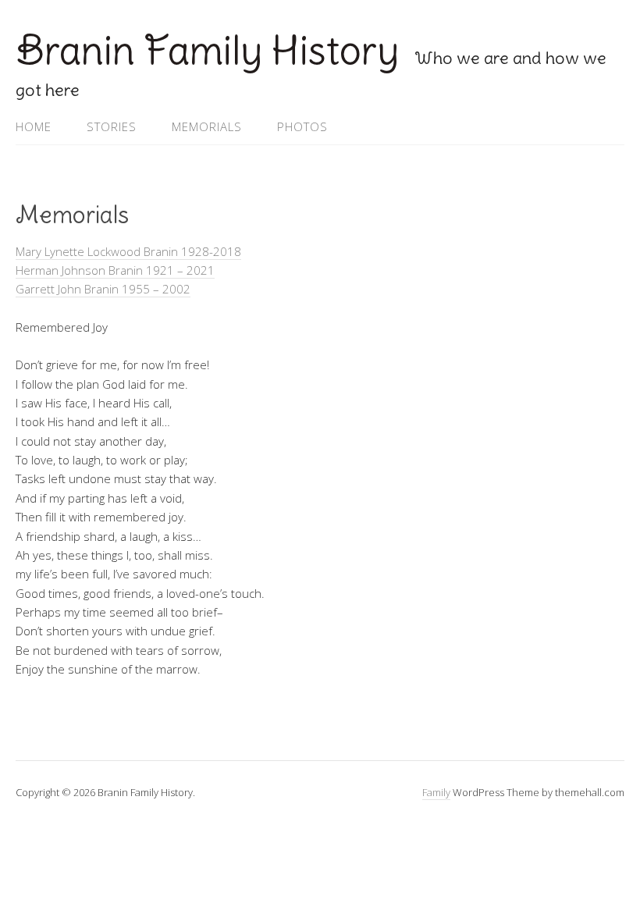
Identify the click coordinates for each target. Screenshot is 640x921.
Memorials (207, 126)
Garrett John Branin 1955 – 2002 (103, 289)
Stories (112, 126)
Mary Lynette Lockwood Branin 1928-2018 (128, 251)
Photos (302, 126)
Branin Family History (207, 50)
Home (34, 126)
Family (436, 792)
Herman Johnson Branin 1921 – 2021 (115, 270)
